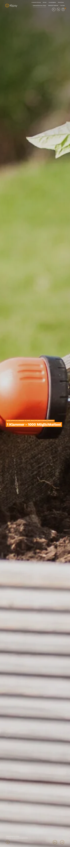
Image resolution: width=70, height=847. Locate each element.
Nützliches (61, 2)
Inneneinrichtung (36, 2)
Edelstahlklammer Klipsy (39, 5)
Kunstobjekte (52, 2)
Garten (44, 2)
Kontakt (62, 5)
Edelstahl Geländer (53, 5)
